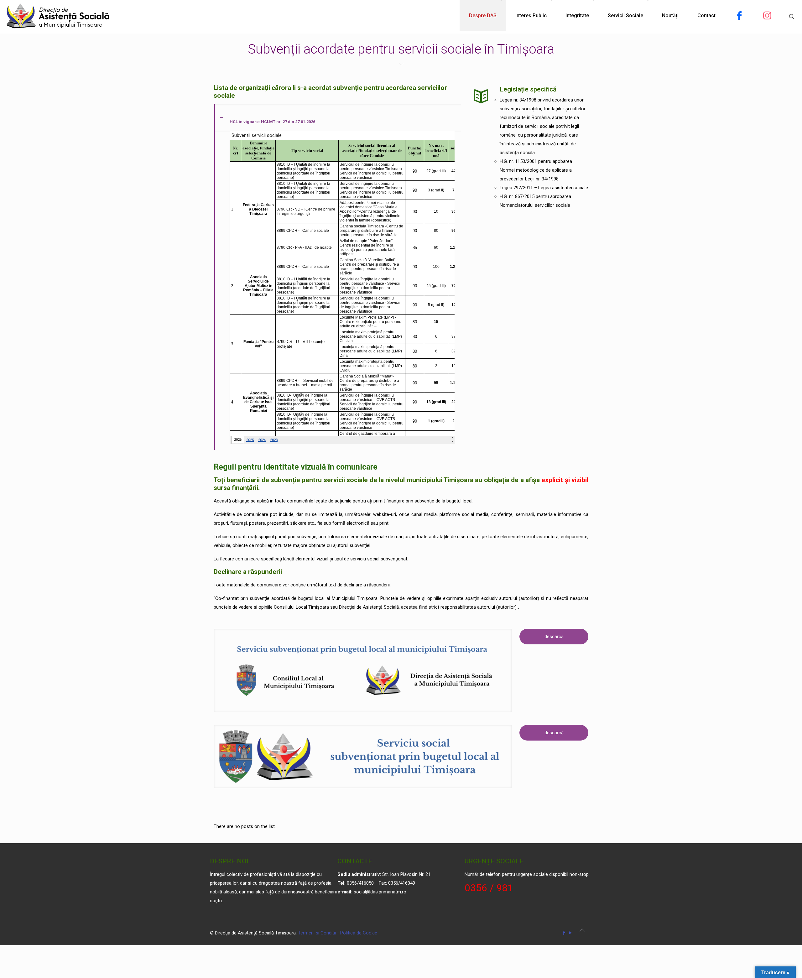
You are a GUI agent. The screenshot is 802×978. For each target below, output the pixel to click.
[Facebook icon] (563, 933)
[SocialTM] (58, 15)
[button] (337, 277)
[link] (363, 670)
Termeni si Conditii (317, 933)
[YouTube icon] (570, 933)
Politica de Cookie (358, 933)
